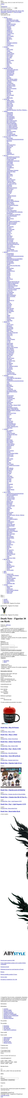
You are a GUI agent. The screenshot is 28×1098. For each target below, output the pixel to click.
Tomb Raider (10, 552)
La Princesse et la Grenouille (13, 288)
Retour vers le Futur (11, 413)
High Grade (9, 103)
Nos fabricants (7, 1028)
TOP (2, 1096)
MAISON (9, 257)
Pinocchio (9, 305)
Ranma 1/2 (9, 233)
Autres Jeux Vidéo (11, 558)
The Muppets (10, 363)
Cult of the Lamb (11, 505)
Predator (9, 411)
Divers (8, 449)
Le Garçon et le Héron (12, 128)
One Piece (9, 228)
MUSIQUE (9, 38)
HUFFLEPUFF (10, 72)
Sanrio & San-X (10, 154)
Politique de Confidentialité (10, 1014)
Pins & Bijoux (10, 83)
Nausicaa (9, 130)
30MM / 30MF (10, 100)
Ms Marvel (9, 470)
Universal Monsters (11, 423)
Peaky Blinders (10, 348)
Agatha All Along (11, 433)
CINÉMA (9, 28)
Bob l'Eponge (10, 327)
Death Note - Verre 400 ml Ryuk (10, 756)
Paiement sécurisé (8, 1011)
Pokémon (9, 543)
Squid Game (9, 355)
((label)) (2, 1078)
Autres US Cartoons (11, 374)
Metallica (9, 564)
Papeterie (9, 92)
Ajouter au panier (5, 647)
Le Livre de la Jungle (12, 289)
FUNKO (9, 22)
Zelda (8, 556)
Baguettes (9, 77)
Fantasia (8, 275)
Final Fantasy (10, 517)
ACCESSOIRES (11, 118)
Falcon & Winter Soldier (12, 453)
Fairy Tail (9, 193)
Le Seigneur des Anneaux (13, 575)
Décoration (9, 87)
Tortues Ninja (10, 421)
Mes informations (11, 10)
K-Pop (8, 563)
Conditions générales (8, 1012)
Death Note (9, 186)
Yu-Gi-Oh (9, 555)
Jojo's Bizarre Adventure (12, 205)
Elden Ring (9, 513)
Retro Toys (9, 63)
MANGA (9, 37)
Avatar (8, 383)
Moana (8, 299)
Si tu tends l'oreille (11, 134)
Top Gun (9, 419)
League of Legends (11, 528)
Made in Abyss (10, 218)
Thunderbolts (10, 484)
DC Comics (9, 52)
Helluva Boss (10, 344)
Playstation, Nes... (11, 542)
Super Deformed (10, 102)
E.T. (8, 394)
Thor (8, 482)
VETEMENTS (10, 167)
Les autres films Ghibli (12, 135)
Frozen (8, 276)
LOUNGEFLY (10, 253)
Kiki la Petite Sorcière (12, 120)
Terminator (9, 418)
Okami (8, 539)
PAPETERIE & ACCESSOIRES (14, 258)
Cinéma (8, 51)
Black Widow (10, 442)
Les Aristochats (10, 292)
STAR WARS (10, 377)
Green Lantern (10, 456)
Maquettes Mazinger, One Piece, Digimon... (17, 110)
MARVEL (9, 432)
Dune (8, 393)
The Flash (9, 480)
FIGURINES (10, 119)
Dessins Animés (10, 53)
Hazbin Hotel (10, 343)
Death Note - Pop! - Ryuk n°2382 (11, 749)
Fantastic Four (10, 454)
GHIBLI (9, 34)
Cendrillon (9, 269)
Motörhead (9, 567)
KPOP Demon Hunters (12, 407)
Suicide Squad (10, 477)
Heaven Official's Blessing (13, 201)
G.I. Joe (8, 342)
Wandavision (10, 487)
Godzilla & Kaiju (11, 398)
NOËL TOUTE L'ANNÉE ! (13, 21)
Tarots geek (9, 592)
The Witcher (9, 367)
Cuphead (9, 507)
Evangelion (9, 191)
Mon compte (4, 10)
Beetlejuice (9, 385)
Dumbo (8, 272)
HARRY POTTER (11, 24)
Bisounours (9, 140)
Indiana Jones (10, 402)
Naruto (8, 225)
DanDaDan (9, 185)
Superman (9, 478)
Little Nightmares (11, 529)
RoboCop (9, 414)
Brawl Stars (9, 504)
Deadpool (9, 448)
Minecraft (9, 535)
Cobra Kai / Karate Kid (12, 332)
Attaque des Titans (11, 171)
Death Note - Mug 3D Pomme (10, 727)
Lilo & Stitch (10, 293)
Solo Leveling (10, 240)
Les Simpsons (10, 354)
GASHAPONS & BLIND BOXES (15, 139)
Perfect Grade (10, 106)
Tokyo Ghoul (10, 245)
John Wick (9, 403)
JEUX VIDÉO (10, 36)
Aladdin (8, 264)
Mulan (8, 301)
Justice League (10, 464)
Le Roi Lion (9, 291)
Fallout (8, 516)
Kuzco (8, 280)
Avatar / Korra (10, 324)
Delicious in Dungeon (12, 187)
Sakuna (8, 546)
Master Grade (10, 104)
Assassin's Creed (10, 499)
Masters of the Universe (12, 347)
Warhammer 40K (11, 583)
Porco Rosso (10, 132)
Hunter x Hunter (10, 203)
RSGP (5, 662)
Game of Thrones (11, 339)
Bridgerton (9, 330)
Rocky (8, 415)
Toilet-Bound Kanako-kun (13, 244)
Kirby (8, 143)
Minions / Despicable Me (12, 409)
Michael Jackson (10, 566)
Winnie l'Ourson (10, 318)
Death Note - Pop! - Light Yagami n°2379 (13, 804)
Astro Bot (9, 500)
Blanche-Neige (10, 268)
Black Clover (10, 175)
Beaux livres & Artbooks (12, 590)
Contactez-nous (7, 1041)
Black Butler (10, 174)
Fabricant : (3, 625)
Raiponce (9, 307)
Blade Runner (10, 386)
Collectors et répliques (12, 80)
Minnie (8, 297)
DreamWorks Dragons (12, 391)
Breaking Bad (10, 328)
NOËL (8, 76)
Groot (8, 457)
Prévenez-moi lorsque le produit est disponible (11, 650)
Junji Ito (8, 206)
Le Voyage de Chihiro (12, 124)
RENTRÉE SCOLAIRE (12, 20)
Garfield (8, 340)
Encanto (8, 273)
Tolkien (8, 587)
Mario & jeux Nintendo (12, 531)
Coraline (9, 387)
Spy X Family (10, 241)
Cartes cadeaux (10, 45)
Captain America (10, 444)
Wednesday (9, 371)
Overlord (9, 232)
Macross (9, 217)
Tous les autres (10, 570)
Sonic (8, 548)
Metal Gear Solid (11, 533)
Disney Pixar (10, 55)
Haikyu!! (9, 198)
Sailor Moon (9, 236)
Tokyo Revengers (11, 246)
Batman (8, 438)
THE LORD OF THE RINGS (14, 378)
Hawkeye (9, 460)
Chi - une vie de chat (11, 183)
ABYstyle (8, 625)
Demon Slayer (10, 189)
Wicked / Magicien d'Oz (12, 426)
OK (16, 8)
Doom (8, 511)
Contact (2, 4)
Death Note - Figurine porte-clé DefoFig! (13, 790)
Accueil (5, 17)
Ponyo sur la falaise (11, 131)
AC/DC (8, 560)
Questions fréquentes (8, 1018)
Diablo (8, 509)
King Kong (9, 406)
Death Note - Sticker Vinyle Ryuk (11, 741)
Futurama (9, 338)
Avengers (9, 437)
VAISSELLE (10, 114)
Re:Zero (8, 234)
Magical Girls (10, 146)
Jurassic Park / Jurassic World (13, 405)
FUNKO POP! (10, 159)
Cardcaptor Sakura (11, 182)
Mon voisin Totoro (11, 122)
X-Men (8, 491)
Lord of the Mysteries (12, 216)
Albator (8, 169)
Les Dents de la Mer (11, 390)
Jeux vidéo (9, 57)
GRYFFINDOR (10, 71)
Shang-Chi (9, 472)
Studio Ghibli (10, 591)
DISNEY (9, 26)
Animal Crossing (11, 497)
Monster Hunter (10, 537)
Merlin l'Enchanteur (11, 295)
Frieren (8, 194)
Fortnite (8, 520)
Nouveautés (6, 1027)
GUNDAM (9, 32)
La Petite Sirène (10, 287)
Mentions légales (7, 1017)
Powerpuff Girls (10, 351)
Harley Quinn (10, 458)
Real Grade (9, 107)
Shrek (8, 417)
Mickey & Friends (11, 296)
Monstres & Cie (10, 300)
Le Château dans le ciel (12, 127)
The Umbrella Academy (12, 366)
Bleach (8, 177)
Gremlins (9, 401)
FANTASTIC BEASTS (12, 69)
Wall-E (8, 316)
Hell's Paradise (10, 202)
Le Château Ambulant (12, 126)
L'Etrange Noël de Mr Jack (13, 281)
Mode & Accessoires (11, 88)
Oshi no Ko (9, 230)
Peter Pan (9, 303)
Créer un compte (17, 12)
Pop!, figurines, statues (12, 79)
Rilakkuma (9, 153)
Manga (8, 59)
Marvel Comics (10, 60)
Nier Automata (10, 226)
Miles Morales (10, 468)
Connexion (9, 12)
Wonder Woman (10, 489)
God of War (9, 523)
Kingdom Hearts (10, 525)
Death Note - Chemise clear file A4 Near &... (14, 797)
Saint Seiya (9, 237)
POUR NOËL (10, 261)
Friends (8, 336)
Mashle (8, 220)
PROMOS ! (9, 18)
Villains (8, 315)
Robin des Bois (10, 308)
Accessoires (9, 108)
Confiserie (9, 81)
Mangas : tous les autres (12, 250)
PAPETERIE (10, 112)
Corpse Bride (10, 389)
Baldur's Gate (10, 501)
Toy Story (9, 312)
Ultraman (9, 248)
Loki (8, 466)
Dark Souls (9, 508)
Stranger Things (10, 358)
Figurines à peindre (11, 578)
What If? (9, 488)
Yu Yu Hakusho (10, 249)
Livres (8, 96)
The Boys (9, 362)
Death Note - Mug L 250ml (9, 734)
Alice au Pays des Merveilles (13, 265)
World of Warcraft (11, 554)
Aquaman (9, 436)
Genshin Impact (10, 521)
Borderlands (9, 503)
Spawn (8, 474)
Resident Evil (10, 544)
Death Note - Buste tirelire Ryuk (10, 811)
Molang (8, 148)
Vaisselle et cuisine (11, 85)
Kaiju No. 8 (9, 209)
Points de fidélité (7, 1010)
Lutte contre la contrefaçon (10, 1029)
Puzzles (8, 582)
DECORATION (10, 116)
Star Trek (9, 356)
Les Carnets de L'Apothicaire (13, 214)
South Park (9, 359)
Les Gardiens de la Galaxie (13, 465)
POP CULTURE (11, 25)
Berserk (8, 173)
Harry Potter (9, 56)
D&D (8, 40)
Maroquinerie (10, 91)
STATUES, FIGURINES (13, 260)
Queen (8, 568)
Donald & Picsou (11, 271)
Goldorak (9, 197)
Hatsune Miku (10, 199)
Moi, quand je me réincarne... (13, 221)
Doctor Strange (10, 450)
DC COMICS (10, 430)
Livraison (6, 1008)
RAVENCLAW (10, 73)
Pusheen (9, 151)
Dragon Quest (10, 512)
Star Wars (9, 67)
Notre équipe (7, 1038)
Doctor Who (9, 334)
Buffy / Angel (10, 331)
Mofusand (9, 147)
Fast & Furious (10, 395)
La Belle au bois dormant (12, 283)
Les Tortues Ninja (11, 360)
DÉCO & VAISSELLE (12, 495)
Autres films (9, 320)
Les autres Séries (10, 373)
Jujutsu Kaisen (10, 208)
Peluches (9, 89)
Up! (7, 313)
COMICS (9, 29)
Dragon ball (9, 190)
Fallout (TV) (10, 335)
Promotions (6, 1025)
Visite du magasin (8, 1037)
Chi (7, 142)
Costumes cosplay (11, 84)
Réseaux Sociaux (8, 1042)
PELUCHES (10, 115)
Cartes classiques (11, 580)
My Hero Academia (11, 224)
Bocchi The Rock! (11, 179)
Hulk (8, 461)
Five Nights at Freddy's (12, 519)
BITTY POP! (10, 49)
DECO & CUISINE (11, 158)
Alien (8, 382)
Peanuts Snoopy (10, 350)
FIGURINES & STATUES (13, 157)
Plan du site (6, 1040)
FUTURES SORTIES (12, 43)
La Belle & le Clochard (12, 285)
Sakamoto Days (10, 238)
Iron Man (9, 462)
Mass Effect (9, 532)
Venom (8, 485)
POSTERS (9, 166)
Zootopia (9, 319)
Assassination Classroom (12, 170)
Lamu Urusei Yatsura (12, 210)
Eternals (8, 452)
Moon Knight (10, 469)
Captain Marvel (10, 445)
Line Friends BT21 (11, 144)
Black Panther (10, 441)
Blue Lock (9, 178)
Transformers (10, 368)
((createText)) (11, 1079)
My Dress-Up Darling (12, 222)
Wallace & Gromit (11, 425)
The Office (9, 364)
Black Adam (9, 440)
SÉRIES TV (10, 30)
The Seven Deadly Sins (12, 242)
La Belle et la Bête (11, 284)
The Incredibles (10, 311)
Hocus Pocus (10, 279)
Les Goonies (10, 399)
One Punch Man (10, 229)
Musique (9, 61)
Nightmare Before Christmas (13, 410)
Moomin (9, 150)
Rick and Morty (10, 352)
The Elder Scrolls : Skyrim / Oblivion (15, 515)
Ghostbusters (10, 397)
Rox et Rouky (10, 309)
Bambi (8, 267)
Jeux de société (10, 95)
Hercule (8, 277)
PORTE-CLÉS (10, 165)
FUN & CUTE (10, 33)
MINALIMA (10, 98)
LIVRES (9, 44)
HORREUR (9, 379)
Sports (8, 65)
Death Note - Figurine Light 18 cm (11, 763)
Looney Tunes (10, 346)
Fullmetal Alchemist (11, 195)
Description (6, 660)
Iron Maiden (9, 562)
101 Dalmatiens (10, 263)
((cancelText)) (4, 1079)
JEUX (8, 41)
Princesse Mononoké (11, 123)
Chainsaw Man (10, 181)
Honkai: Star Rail (11, 524)
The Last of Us (10, 550)
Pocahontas (9, 304)
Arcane (8, 323)
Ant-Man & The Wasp (12, 434)
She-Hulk (9, 473)
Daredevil (9, 446)
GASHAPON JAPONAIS (13, 161)
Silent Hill (9, 547)
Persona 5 (9, 540)
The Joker (9, 481)
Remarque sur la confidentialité (11, 1015)
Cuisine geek (10, 588)
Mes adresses (18, 10)
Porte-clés (9, 93)
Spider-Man (9, 476)
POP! (8, 48)
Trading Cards (10, 574)
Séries (8, 64)
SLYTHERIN (10, 75)
